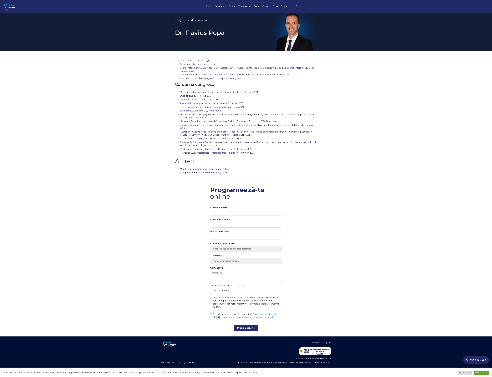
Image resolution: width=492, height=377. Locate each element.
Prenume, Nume (218, 208)
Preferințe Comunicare (222, 243)
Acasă (209, 6)
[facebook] (326, 342)
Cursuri (266, 6)
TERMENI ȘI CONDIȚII (323, 363)
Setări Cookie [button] (465, 372)
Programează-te (246, 328)
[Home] (176, 20)
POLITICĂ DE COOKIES (304, 363)
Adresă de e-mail (219, 219)
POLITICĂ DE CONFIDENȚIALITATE (280, 363)
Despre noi (219, 6)
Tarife (256, 6)
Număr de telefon (219, 231)
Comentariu (216, 268)
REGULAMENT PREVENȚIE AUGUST (252, 363)
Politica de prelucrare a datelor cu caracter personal (246, 317)
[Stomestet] (10, 7)
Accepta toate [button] (481, 372)
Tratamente (244, 6)
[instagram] (330, 342)
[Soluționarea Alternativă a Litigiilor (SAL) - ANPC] (315, 351)
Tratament (216, 255)
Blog (275, 6)
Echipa (231, 6)
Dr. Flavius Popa (201, 20)
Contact (285, 6)
